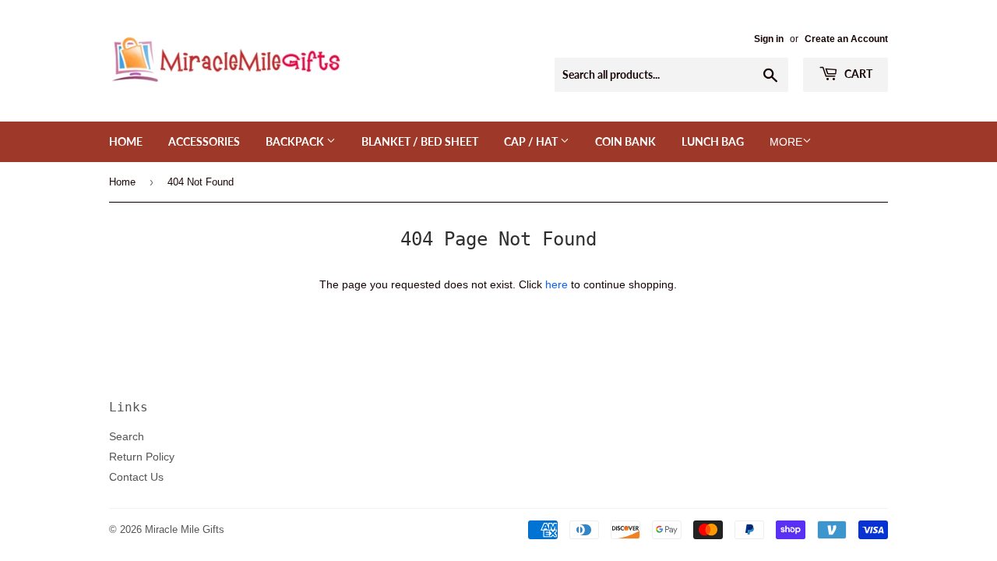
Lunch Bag (713, 141)
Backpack (296, 141)
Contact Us (136, 477)
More (786, 142)
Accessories (204, 141)
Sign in (769, 38)
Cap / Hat (532, 141)
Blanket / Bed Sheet (419, 141)
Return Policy (141, 456)
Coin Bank (625, 141)
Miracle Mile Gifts (184, 529)
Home (126, 141)
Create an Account (846, 38)
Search (126, 436)
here (556, 284)
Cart (857, 73)
